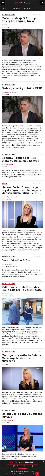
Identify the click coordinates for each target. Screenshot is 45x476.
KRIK (7, 27)
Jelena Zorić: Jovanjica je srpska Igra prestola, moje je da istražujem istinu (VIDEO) (21, 190)
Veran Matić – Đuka (16, 260)
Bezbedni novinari (12, 167)
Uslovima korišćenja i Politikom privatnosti (20, 474)
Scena (4, 184)
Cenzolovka (10, 296)
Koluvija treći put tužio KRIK (22, 88)
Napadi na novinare (21, 8)
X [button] (37, 474)
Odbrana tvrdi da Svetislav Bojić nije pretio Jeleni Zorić (22, 288)
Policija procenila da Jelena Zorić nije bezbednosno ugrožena (21, 358)
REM (5, 8)
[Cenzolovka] (22, 3)
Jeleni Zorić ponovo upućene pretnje (22, 415)
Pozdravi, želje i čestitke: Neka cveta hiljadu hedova (20, 159)
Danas (8, 422)
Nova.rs (8, 199)
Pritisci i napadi (8, 15)
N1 (7, 365)
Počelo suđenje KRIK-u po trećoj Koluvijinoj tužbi (19, 19)
